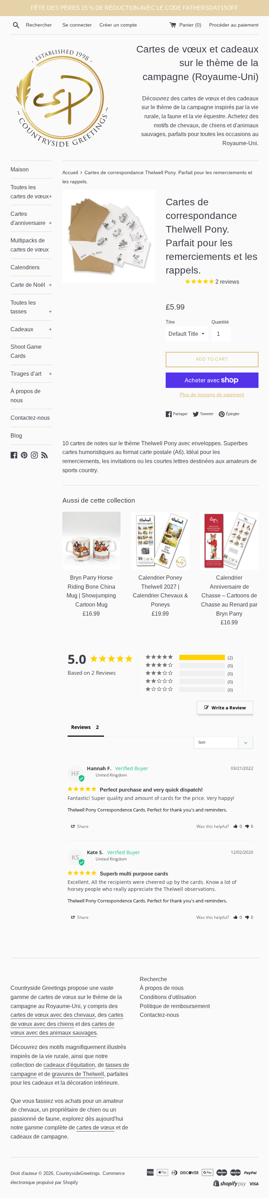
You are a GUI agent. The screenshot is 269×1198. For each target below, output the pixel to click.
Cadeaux (31, 329)
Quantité (220, 322)
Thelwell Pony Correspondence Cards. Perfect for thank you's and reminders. (147, 810)
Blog (16, 436)
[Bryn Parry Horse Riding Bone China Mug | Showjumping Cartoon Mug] (91, 541)
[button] (238, 826)
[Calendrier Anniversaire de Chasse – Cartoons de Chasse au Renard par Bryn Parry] (229, 541)
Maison (20, 169)
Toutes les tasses (31, 307)
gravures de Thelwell (78, 1074)
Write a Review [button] (229, 707)
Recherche (153, 979)
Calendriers (25, 267)
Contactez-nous (30, 418)
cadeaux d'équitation (69, 1065)
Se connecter (77, 25)
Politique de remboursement (175, 1006)
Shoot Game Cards (26, 351)
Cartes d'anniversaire (31, 218)
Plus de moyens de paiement (212, 394)
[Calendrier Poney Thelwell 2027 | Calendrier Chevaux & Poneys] (160, 541)
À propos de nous (26, 395)
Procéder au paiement (233, 25)
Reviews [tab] (81, 727)
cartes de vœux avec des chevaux (53, 1015)
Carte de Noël (31, 285)
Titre (170, 322)
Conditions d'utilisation (168, 997)
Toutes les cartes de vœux (31, 191)
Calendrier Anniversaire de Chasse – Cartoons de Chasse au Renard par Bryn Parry (229, 595)
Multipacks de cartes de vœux (30, 245)
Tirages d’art (31, 374)
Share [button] (82, 826)
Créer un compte (118, 25)
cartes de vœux (95, 1127)
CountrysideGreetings (78, 1173)
